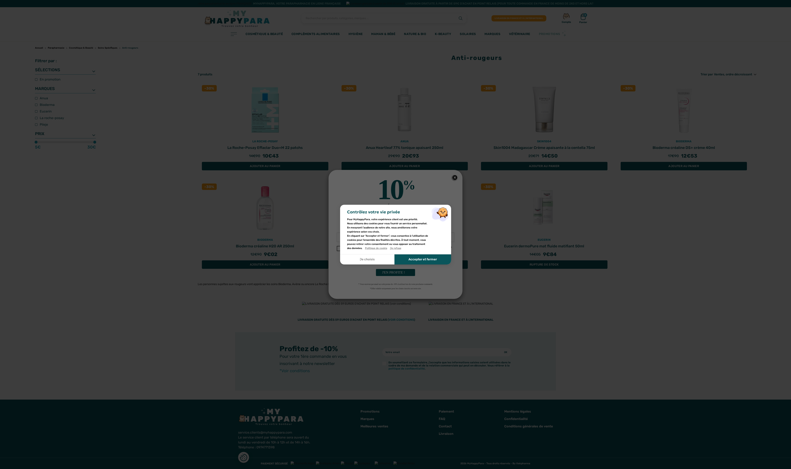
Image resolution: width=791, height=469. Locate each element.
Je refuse (395, 248)
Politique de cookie (376, 248)
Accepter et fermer (422, 259)
